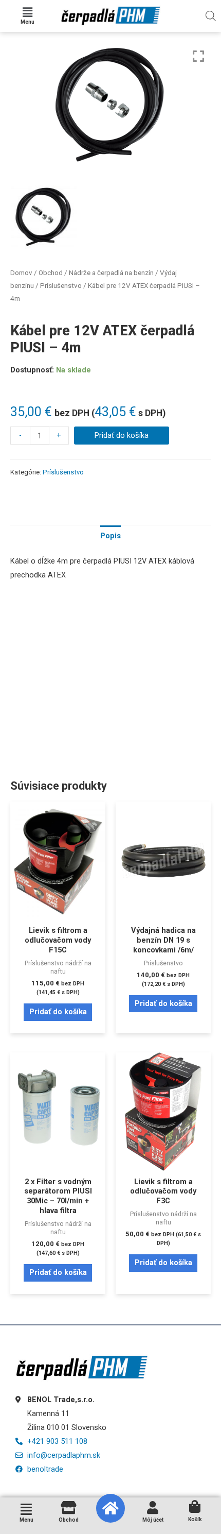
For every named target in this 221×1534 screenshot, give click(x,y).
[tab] (110, 536)
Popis (110, 535)
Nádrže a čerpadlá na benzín (111, 273)
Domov (21, 273)
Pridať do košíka (122, 435)
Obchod (51, 273)
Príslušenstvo (61, 285)
